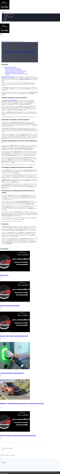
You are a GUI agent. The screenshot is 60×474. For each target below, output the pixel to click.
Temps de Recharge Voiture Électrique (9, 14)
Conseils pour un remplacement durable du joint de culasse (16, 73)
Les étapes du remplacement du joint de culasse (14, 72)
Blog (3, 22)
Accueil (3, 11)
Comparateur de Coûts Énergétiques (8, 16)
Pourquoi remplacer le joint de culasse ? (12, 68)
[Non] (7, 473)
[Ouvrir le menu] (1, 34)
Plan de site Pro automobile (7, 448)
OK (5, 473)
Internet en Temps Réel (7, 20)
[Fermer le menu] (0, 459)
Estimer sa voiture (6, 15)
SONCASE (5, 19)
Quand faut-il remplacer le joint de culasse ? (13, 69)
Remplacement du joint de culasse (9, 67)
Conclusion (7, 74)
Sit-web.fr (12, 455)
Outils (3, 462)
